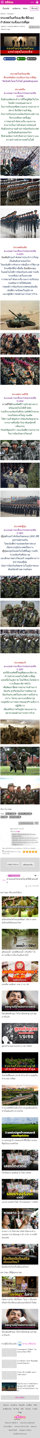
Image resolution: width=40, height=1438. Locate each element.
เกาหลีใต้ (6, 404)
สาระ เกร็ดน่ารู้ (28, 1344)
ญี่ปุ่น (3, 536)
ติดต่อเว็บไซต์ (13, 1430)
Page (20, 1412)
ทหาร (3, 817)
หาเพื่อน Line (7, 1409)
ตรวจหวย (14, 1405)
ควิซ (22, 1409)
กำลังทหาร (10, 814)
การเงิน (34, 1409)
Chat (35, 1405)
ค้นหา (25, 9)
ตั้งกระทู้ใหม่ (19, 1397)
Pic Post (16, 1409)
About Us (34, 1426)
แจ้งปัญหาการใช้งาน (25, 1430)
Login (13, 864)
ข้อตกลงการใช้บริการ (11, 1423)
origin (8, 29)
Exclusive (10, 14)
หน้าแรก (3, 14)
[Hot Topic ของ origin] (5, 841)
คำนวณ (28, 1409)
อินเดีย (5, 257)
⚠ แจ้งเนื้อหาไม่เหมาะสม (26, 823)
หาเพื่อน (29, 1405)
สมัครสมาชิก (28, 865)
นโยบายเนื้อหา (7, 1426)
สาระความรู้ (14, 817)
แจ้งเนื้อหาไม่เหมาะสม (20, 1434)
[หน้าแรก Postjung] (9, 2)
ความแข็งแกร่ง (24, 814)
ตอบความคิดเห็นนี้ (33, 886)
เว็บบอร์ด (5, 9)
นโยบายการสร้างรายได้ (22, 1426)
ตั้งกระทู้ (34, 9)
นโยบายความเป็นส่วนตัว (27, 1423)
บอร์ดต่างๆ (16, 9)
